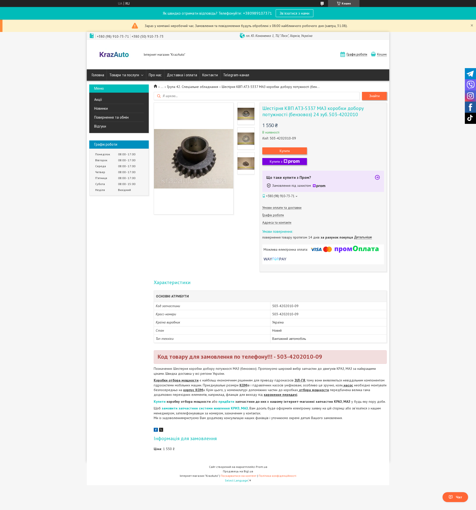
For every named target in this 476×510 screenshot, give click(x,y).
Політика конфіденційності (277, 476)
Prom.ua (261, 467)
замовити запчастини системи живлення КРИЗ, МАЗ (205, 408)
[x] (161, 430)
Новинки (101, 108)
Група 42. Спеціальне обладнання (192, 86)
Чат (459, 497)
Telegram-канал (236, 75)
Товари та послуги (124, 75)
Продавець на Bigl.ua (238, 471)
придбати (226, 401)
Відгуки (100, 126)
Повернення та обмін (111, 117)
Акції (98, 99)
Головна (98, 75)
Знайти (374, 96)
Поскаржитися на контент (238, 476)
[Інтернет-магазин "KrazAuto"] (114, 55)
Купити (285, 151)
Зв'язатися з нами (294, 13)
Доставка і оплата (182, 75)
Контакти (210, 75)
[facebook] (156, 430)
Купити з (276, 161)
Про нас (155, 75)
